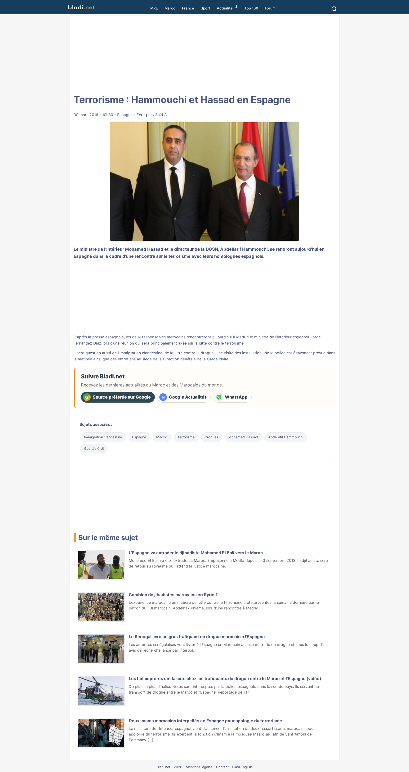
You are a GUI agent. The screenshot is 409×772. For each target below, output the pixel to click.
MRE (154, 8)
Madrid (161, 437)
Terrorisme (186, 437)
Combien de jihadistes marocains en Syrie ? (173, 594)
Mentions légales (199, 767)
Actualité (225, 8)
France (188, 8)
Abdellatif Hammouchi (244, 249)
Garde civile (217, 359)
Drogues (211, 437)
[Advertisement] (204, 54)
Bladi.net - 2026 (169, 767)
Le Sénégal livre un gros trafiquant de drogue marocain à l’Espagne (197, 636)
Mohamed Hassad (243, 437)
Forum (270, 8)
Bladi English (242, 767)
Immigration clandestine (103, 437)
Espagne (125, 114)
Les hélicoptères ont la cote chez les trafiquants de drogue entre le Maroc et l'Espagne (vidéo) (225, 678)
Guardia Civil (94, 448)
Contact (222, 767)
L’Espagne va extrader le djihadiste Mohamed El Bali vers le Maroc (196, 552)
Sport (205, 8)
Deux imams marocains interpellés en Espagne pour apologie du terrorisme (205, 720)
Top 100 (251, 8)
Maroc (169, 8)
